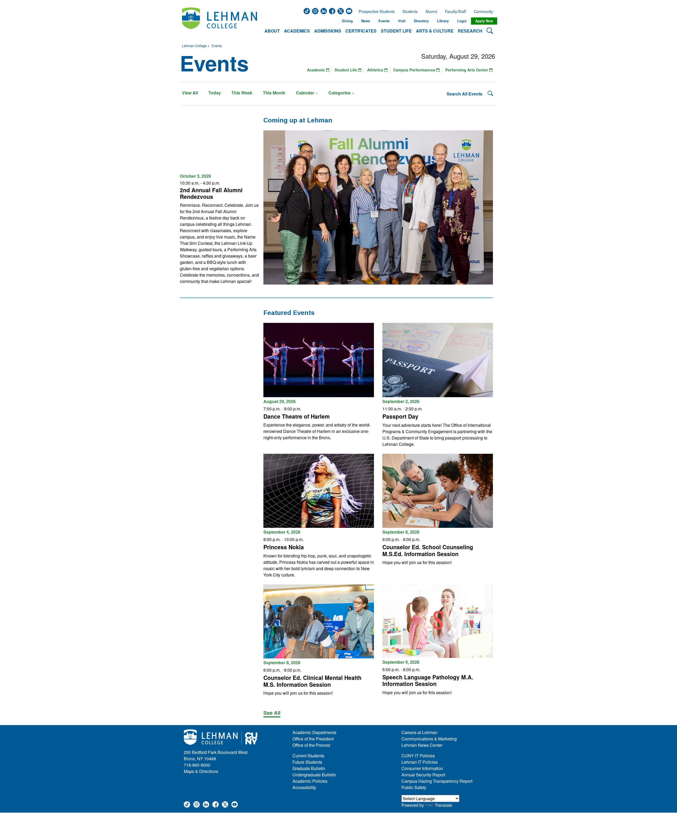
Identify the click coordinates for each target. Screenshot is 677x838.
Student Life (346, 69)
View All (190, 93)
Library (443, 21)
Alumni (431, 11)
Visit (401, 21)
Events (384, 21)
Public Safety (413, 787)
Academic (316, 69)
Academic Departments (314, 732)
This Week (241, 93)
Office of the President (313, 739)
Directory (421, 21)
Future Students (307, 762)
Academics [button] (297, 31)
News (365, 21)
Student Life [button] (396, 31)
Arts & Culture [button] (435, 31)
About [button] (272, 31)
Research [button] (470, 31)
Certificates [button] (361, 31)
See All (271, 712)
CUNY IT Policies (418, 756)
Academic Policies (309, 781)
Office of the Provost (311, 745)
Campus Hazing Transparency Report (436, 781)
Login (462, 21)
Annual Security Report (423, 775)
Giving (347, 21)
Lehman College (194, 45)
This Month (274, 93)
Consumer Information (422, 768)
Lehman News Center (421, 745)
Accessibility (304, 787)
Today (214, 93)
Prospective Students (375, 11)
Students (410, 11)
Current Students (308, 756)
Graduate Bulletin (308, 768)
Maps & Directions (201, 771)
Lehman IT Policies (419, 762)
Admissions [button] (327, 31)
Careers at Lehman (419, 732)
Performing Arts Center (467, 69)
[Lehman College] (219, 21)
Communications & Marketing (429, 739)
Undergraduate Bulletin (314, 775)
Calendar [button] (305, 93)
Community (485, 11)
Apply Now (484, 21)
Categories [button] (339, 93)
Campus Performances (414, 69)
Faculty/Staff (455, 11)
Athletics (375, 69)
